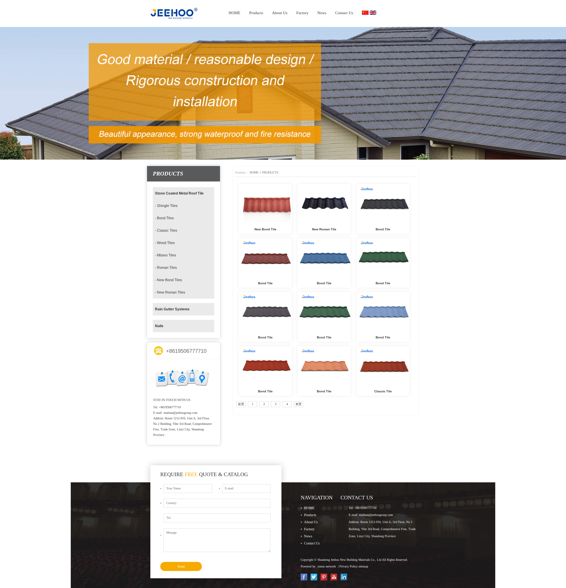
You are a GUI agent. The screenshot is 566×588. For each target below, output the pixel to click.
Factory (302, 13)
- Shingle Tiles (166, 206)
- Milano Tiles (165, 255)
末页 (298, 404)
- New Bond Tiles (168, 280)
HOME (234, 13)
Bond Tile (383, 229)
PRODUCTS (270, 172)
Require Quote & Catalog (204, 474)
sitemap (363, 566)
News (321, 13)
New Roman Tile (324, 229)
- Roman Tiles (166, 267)
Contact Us (344, 13)
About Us (279, 13)
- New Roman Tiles (170, 292)
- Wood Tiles (165, 243)
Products (256, 13)
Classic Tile (383, 391)
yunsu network (326, 566)
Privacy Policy (349, 566)
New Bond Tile (265, 229)
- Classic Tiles (166, 230)
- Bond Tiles (164, 218)
